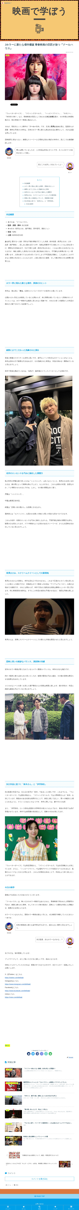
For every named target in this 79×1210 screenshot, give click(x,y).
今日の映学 (29, 204)
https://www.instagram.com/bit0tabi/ (18, 984)
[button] (73, 573)
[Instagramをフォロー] (41, 1053)
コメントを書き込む (39, 1179)
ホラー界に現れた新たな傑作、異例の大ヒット (39, 186)
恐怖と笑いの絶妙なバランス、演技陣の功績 (38, 198)
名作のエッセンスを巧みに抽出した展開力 (38, 192)
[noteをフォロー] (46, 1053)
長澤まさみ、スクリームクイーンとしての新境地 (40, 195)
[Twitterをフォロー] (33, 1053)
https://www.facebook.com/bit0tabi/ (17, 991)
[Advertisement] (39, 325)
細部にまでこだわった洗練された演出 (36, 189)
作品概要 (27, 183)
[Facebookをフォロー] (37, 1053)
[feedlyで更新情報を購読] (50, 1053)
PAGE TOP (40, 1196)
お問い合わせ (39, 1204)
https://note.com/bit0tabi (13, 997)
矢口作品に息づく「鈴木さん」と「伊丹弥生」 (39, 201)
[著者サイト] (28, 1053)
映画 (8, 1045)
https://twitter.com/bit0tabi (14, 978)
